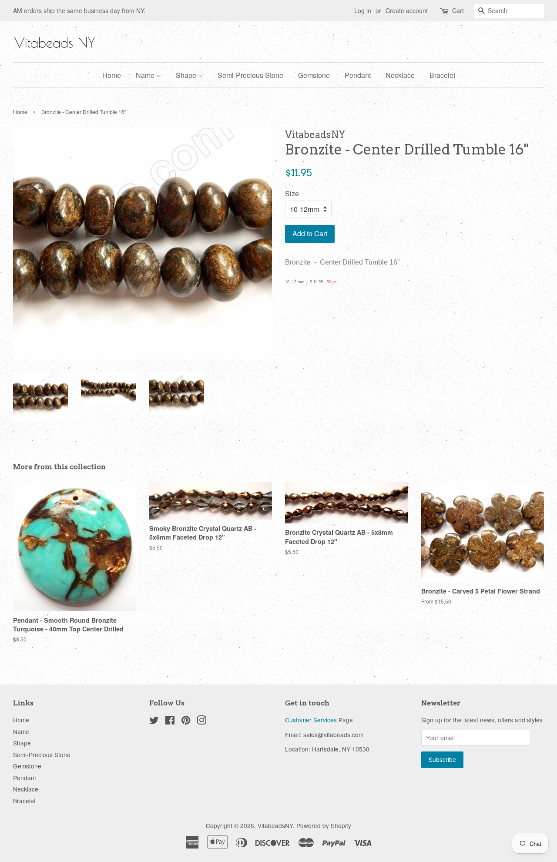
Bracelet (442, 75)
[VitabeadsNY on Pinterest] (186, 721)
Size (292, 193)
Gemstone (314, 75)
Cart (458, 10)
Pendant (358, 75)
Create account (407, 10)
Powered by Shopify (323, 825)
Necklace (400, 75)
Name (146, 75)
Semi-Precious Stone (250, 75)
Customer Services (311, 719)
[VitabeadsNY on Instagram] (201, 721)
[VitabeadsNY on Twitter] (154, 721)
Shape (187, 75)
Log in (362, 10)
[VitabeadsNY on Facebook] (170, 721)
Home (111, 75)
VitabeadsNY (275, 825)
